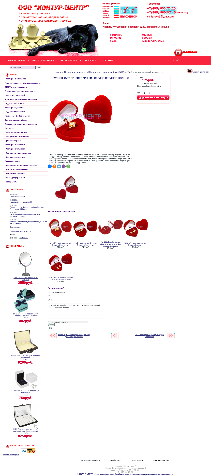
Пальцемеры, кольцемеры (17, 136)
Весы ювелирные (13, 161)
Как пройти (115, 38)
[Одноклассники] (54, 166)
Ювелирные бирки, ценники (18, 153)
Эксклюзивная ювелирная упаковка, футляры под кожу (25, 215)
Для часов (9, 128)
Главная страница (15, 60)
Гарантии (147, 35)
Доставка (147, 38)
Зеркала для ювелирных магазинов (21, 124)
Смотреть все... (15, 227)
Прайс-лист (90, 60)
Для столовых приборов (16, 120)
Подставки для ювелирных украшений (22, 83)
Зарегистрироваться (43, 60)
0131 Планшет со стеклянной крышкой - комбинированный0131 (25, 431)
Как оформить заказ (153, 41)
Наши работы (11, 182)
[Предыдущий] (53, 335)
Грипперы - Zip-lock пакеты (17, 116)
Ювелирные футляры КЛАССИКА (106, 72)
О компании (116, 35)
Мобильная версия (11, 455)
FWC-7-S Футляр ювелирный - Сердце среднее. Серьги (60, 278)
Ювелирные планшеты (15, 79)
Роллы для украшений (15, 178)
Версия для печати (201, 72)
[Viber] (64, 166)
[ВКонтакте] (50, 166)
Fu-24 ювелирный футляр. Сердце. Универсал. (86, 244)
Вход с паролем (68, 60)
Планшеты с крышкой (15, 95)
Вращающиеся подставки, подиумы (21, 165)
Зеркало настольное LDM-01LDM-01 (26, 279)
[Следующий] (171, 335)
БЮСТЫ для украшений (16, 87)
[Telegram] (59, 166)
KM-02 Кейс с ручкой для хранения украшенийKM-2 (25, 357)
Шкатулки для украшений (16, 169)
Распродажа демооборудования (19, 91)
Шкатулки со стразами (15, 174)
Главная (57, 72)
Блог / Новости (161, 460)
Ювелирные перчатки (15, 145)
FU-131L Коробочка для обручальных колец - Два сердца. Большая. (110, 244)
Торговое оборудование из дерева (21, 99)
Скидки (113, 41)
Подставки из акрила (14, 103)
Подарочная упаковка (15, 112)
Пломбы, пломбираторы (16, 132)
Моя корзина (190, 52)
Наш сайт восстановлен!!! (21, 202)
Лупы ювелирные (13, 141)
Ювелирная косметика (15, 157)
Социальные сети (17, 197)
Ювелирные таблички (15, 149)
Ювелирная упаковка (14, 108)
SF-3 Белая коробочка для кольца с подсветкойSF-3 (26, 393)
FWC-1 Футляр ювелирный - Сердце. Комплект (136, 244)
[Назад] (114, 335)
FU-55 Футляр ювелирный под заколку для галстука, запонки (74, 336)
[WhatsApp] (68, 166)
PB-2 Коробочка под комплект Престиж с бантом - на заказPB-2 (25, 316)
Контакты (108, 60)
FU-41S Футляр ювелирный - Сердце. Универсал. (60, 244)
